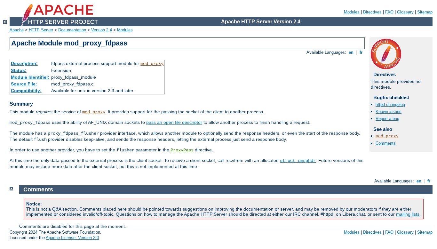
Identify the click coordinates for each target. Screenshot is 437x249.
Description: (24, 63)
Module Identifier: (30, 77)
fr (361, 52)
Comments (386, 143)
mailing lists (407, 214)
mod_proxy (151, 63)
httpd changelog (390, 104)
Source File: (24, 83)
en (351, 52)
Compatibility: (26, 90)
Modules (352, 12)
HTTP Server (41, 30)
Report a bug (387, 118)
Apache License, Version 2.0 (72, 237)
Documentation (72, 30)
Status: (19, 70)
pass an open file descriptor (174, 122)
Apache (17, 30)
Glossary (405, 12)
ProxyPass (182, 150)
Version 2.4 (101, 30)
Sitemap (425, 12)
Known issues (388, 111)
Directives (372, 12)
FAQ (389, 12)
